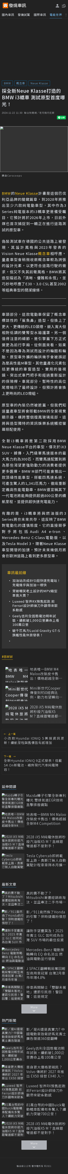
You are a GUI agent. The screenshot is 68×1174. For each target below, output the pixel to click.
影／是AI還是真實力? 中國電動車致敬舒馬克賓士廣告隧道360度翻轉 (46, 1034)
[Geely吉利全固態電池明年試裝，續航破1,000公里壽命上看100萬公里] (13, 1053)
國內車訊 (8, 14)
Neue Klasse (39, 83)
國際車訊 (40, 14)
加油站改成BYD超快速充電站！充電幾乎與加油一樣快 (36, 582)
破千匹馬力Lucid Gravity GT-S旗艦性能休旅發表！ (36, 632)
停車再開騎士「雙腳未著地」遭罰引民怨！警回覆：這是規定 (46, 992)
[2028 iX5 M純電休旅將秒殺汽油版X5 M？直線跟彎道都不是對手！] (16, 712)
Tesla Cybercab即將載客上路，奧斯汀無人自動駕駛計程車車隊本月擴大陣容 (46, 860)
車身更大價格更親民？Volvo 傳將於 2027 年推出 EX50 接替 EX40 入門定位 (45, 1071)
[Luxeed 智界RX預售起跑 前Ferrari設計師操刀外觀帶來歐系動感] (13, 1091)
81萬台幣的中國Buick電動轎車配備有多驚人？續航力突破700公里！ (46, 1109)
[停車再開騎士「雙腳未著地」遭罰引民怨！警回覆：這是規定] (13, 992)
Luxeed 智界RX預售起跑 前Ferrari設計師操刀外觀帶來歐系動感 (35, 605)
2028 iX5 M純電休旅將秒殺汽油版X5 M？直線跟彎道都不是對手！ (46, 711)
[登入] (57, 5)
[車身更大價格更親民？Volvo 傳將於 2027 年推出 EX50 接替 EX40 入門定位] (13, 1072)
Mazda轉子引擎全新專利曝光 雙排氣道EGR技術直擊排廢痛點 (46, 800)
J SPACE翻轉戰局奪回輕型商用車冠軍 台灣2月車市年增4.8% (46, 973)
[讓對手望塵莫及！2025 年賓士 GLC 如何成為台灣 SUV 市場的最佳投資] (13, 936)
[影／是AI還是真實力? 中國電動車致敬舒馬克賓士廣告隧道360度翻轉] (13, 1034)
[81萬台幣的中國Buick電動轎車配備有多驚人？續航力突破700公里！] (13, 1110)
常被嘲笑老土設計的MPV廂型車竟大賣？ (34, 593)
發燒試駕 (24, 14)
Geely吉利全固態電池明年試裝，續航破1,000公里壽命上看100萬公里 (35, 620)
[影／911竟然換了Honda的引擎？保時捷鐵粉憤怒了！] (13, 917)
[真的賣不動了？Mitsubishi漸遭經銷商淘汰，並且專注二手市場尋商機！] (13, 898)
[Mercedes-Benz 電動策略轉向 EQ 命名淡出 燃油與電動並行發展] (13, 955)
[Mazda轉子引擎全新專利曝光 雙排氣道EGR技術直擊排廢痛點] (13, 800)
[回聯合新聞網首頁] (5, 5)
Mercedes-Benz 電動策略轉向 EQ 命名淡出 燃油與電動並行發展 (45, 954)
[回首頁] (17, 5)
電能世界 (56, 14)
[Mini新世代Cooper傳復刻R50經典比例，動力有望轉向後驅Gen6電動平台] (16, 693)
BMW (7, 83)
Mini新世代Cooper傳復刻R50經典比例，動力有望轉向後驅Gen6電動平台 (46, 692)
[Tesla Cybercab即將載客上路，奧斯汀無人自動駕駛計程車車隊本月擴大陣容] (13, 861)
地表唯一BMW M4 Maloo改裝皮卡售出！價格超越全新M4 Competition (44, 673)
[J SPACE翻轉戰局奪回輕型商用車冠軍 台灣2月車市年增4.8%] (13, 973)
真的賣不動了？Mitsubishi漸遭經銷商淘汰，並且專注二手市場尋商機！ (46, 897)
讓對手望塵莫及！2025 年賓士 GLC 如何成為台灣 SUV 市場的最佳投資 (45, 935)
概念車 (20, 83)
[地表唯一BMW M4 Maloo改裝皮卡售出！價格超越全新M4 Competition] (16, 674)
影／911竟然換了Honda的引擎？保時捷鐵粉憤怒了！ (46, 916)
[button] (63, 5)
